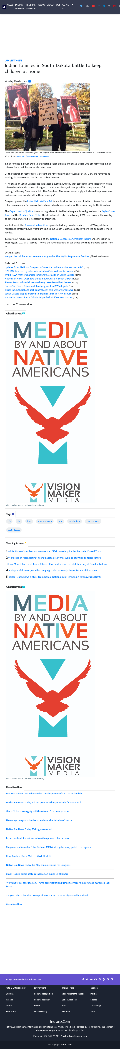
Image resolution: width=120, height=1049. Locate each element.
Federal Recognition (43, 994)
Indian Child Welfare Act (39, 201)
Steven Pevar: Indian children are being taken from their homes (38, 282)
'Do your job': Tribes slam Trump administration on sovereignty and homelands (47, 896)
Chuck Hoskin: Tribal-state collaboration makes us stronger (37, 874)
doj (19, 521)
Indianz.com (66, 1044)
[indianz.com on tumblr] (109, 6)
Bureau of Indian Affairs (37, 225)
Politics (94, 994)
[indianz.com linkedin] (104, 6)
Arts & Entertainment (16, 988)
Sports (93, 1000)
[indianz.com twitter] (81, 6)
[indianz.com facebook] (76, 6)
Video (50, 5)
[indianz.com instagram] (99, 6)
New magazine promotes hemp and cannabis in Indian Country (39, 820)
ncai (60, 521)
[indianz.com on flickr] (108, 980)
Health (37, 1006)
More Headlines (14, 904)
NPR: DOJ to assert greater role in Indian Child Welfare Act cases (39, 271)
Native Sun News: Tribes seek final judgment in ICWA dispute (37, 286)
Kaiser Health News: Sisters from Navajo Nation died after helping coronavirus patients (54, 577)
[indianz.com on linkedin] (112, 980)
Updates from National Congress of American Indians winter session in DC (44, 267)
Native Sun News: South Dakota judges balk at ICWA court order (39, 297)
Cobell (9, 1006)
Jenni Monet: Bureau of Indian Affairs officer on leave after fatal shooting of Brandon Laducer (57, 564)
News (10, 5)
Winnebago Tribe (75, 1030)
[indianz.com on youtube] (93, 6)
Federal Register (31, 7)
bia (9, 521)
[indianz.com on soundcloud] (91, 980)
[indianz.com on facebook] (83, 980)
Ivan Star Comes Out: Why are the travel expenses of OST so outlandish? (44, 794)
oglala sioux (74, 521)
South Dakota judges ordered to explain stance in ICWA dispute (38, 294)
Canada (9, 1000)
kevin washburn (45, 521)
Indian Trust (68, 988)
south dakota (14, 530)
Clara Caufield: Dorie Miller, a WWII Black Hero (30, 856)
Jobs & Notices (69, 1000)
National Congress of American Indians (70, 239)
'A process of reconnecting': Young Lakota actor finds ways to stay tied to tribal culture (54, 558)
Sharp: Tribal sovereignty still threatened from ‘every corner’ (38, 811)
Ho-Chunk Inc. (94, 1027)
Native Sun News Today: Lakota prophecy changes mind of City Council (43, 803)
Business (10, 994)
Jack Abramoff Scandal (73, 994)
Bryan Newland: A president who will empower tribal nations (37, 838)
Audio (41, 5)
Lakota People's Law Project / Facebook (32, 156)
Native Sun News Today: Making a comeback (29, 829)
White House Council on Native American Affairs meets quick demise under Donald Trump (55, 551)
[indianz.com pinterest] (114, 6)
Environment (40, 988)
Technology (95, 1006)
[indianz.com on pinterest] (104, 980)
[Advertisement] (60, 36)
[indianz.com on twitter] (87, 980)
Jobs (57, 5)
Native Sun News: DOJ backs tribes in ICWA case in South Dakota (39, 279)
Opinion (94, 988)
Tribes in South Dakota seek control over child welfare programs (39, 290)
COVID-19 (66, 7)
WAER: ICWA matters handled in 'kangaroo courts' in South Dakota (39, 275)
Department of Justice (21, 211)
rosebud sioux (93, 521)
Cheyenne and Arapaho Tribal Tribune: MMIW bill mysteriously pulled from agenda (48, 847)
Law (7, 61)
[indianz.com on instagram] (100, 980)
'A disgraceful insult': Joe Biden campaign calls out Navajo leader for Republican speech (54, 570)
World (93, 1011)
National (16, 61)
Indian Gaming (19, 7)
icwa (29, 521)
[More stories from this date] (29, 81)
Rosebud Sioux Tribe (30, 215)
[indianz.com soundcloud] (87, 6)
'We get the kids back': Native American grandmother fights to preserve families (47, 256)
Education (11, 1011)
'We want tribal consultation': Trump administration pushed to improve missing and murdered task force (58, 885)
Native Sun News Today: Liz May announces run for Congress (38, 865)
